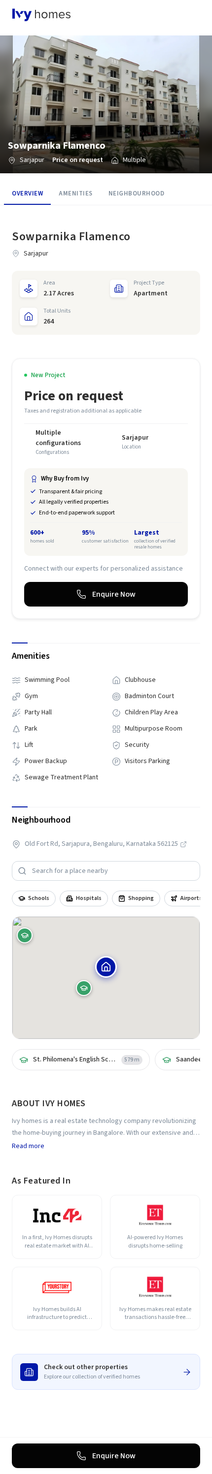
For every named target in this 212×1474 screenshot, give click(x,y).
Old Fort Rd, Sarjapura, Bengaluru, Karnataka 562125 (101, 844)
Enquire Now (114, 594)
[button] (106, 967)
